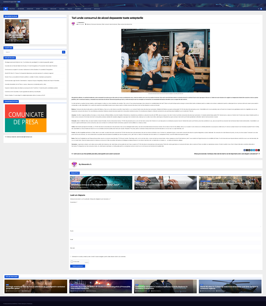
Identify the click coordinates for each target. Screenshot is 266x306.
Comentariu (73, 202)
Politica (12, 8)
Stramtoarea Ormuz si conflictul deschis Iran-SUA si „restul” (95, 185)
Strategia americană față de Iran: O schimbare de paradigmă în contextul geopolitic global (29, 62)
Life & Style (87, 8)
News (7, 284)
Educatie (53, 8)
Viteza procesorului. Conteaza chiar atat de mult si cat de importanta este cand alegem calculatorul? (226, 154)
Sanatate (30, 8)
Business (78, 8)
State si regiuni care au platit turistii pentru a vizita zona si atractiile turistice (227, 184)
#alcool (89, 24)
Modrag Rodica (27, 290)
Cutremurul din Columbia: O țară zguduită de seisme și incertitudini (23, 91)
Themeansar (29, 303)
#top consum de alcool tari (125, 24)
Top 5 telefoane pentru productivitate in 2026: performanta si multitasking (161, 184)
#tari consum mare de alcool (109, 24)
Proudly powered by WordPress (10, 303)
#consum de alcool (96, 24)
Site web (72, 248)
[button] (258, 9)
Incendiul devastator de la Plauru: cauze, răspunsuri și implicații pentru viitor (25, 84)
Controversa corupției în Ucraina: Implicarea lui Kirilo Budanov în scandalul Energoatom (29, 69)
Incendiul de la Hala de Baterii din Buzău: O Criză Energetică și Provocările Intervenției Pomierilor (31, 66)
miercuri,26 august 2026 (14, 290)
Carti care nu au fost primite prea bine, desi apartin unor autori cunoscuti (96, 154)
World (45, 8)
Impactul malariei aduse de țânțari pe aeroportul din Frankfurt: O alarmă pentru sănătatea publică (31, 88)
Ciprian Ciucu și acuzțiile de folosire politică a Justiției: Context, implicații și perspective (28, 77)
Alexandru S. (81, 22)
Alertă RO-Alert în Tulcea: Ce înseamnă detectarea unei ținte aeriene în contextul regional (29, 73)
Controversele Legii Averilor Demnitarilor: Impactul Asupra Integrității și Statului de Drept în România (32, 80)
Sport (38, 8)
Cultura (62, 8)
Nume (71, 231)
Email (71, 239)
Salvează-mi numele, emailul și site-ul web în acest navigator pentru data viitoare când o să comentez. (99, 256)
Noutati (138, 181)
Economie (21, 8)
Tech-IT (70, 8)
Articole (97, 8)
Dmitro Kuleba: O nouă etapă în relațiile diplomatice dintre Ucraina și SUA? (25, 95)
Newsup (23, 303)
